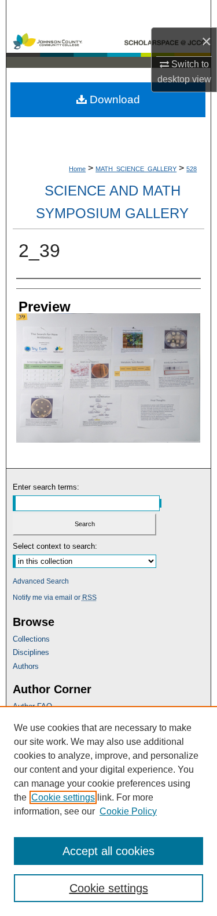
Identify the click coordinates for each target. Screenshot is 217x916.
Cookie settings (63, 797)
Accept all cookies (108, 851)
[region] (108, 811)
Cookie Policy (128, 811)
